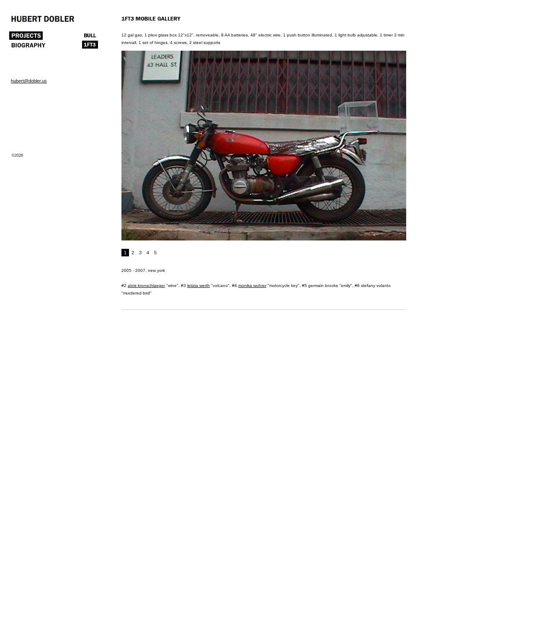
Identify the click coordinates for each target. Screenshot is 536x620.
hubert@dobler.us (29, 80)
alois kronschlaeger (146, 285)
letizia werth (198, 285)
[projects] (26, 37)
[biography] (28, 47)
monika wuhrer (252, 285)
